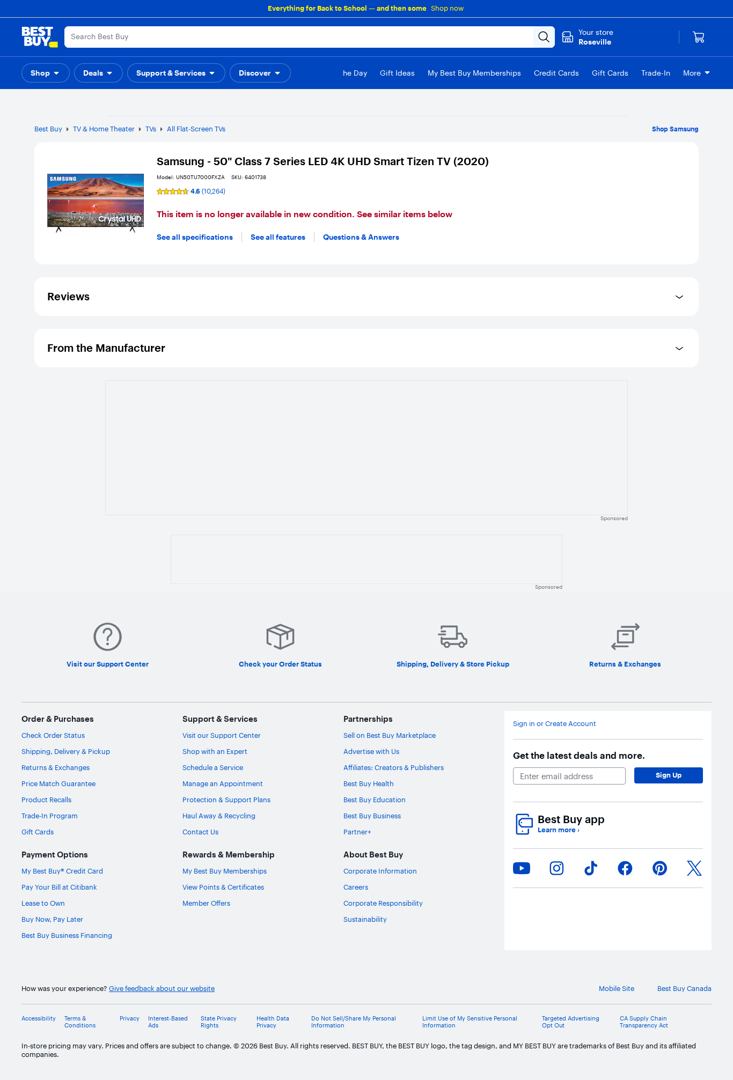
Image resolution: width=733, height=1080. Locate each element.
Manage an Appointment (222, 783)
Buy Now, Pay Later (52, 919)
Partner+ (357, 831)
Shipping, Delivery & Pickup (65, 751)
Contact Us (200, 831)
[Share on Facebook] (625, 868)
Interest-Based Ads (168, 1022)
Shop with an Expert (214, 751)
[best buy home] (39, 37)
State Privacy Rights (219, 1022)
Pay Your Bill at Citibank (59, 887)
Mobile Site (616, 989)
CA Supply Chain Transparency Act (644, 1022)
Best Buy (48, 128)
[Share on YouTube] (521, 868)
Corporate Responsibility (383, 903)
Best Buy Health (368, 783)
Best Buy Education (374, 799)
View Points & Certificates (223, 887)
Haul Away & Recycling (218, 815)
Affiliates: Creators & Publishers (393, 767)
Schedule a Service (212, 767)
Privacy (130, 1018)
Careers (355, 887)
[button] (45, 73)
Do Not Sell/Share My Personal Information (353, 1022)
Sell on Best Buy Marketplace (389, 735)
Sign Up (668, 775)
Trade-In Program (49, 815)
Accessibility (38, 1018)
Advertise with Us (371, 751)
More (692, 73)
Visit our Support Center (221, 735)
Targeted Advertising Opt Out (570, 1022)
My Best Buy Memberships (224, 871)
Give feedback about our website (162, 989)
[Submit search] (544, 37)
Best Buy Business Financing (66, 935)
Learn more (559, 830)
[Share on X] (694, 868)
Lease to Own (43, 903)
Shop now (447, 8)
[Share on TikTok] (590, 868)
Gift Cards (37, 831)
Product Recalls (46, 799)
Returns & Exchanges (55, 767)
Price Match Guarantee (58, 783)
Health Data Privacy (272, 1022)
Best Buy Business (372, 815)
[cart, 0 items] (698, 37)
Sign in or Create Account (554, 724)
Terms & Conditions (80, 1022)
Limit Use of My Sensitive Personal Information (469, 1022)
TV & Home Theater (104, 128)
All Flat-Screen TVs (196, 128)
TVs (150, 128)
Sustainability (365, 919)
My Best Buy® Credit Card (62, 871)
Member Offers (206, 903)
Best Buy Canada (684, 989)
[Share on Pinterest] (660, 868)
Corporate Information (380, 871)
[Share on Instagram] (556, 868)
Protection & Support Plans (226, 799)
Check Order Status (53, 735)
